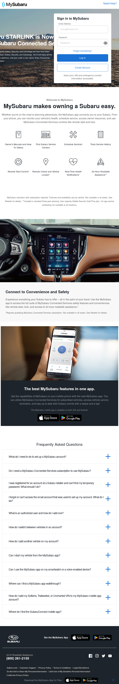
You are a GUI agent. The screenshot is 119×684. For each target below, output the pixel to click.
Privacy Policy (44, 668)
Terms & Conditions (62, 668)
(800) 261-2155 (17, 658)
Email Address (65, 23)
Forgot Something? (82, 50)
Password (63, 37)
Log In (82, 57)
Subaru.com (12, 668)
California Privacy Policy (18, 675)
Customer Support (28, 668)
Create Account (82, 67)
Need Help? (110, 3)
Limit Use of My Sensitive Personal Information (69, 671)
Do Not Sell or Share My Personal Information (27, 671)
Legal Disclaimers (81, 668)
